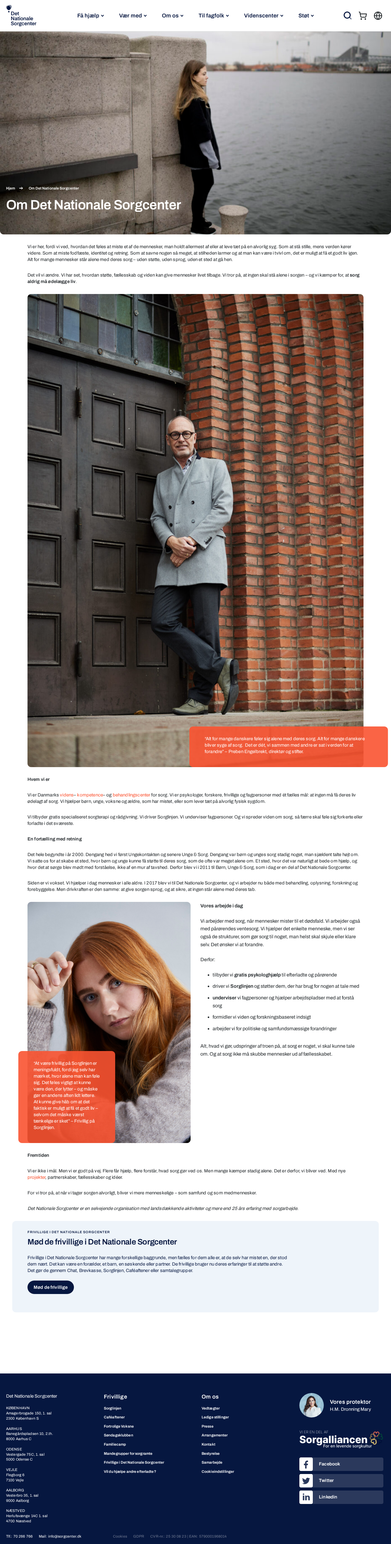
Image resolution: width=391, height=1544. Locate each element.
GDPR (138, 1536)
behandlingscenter (132, 794)
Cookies (120, 1536)
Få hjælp (88, 16)
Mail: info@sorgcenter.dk (60, 1536)
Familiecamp (115, 1444)
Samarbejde (212, 1462)
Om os (170, 16)
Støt (303, 16)
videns (67, 794)
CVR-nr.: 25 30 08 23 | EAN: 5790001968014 (188, 1536)
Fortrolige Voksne (119, 1426)
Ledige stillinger (215, 1417)
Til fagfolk (211, 16)
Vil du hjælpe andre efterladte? (130, 1471)
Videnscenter (261, 16)
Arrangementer (215, 1435)
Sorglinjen (112, 1408)
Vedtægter (211, 1408)
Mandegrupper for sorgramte (128, 1453)
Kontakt (208, 1444)
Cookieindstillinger (218, 1471)
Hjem (10, 188)
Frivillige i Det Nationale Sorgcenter (134, 1462)
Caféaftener (114, 1417)
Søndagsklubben (118, 1435)
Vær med (130, 16)
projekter (36, 1177)
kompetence (90, 794)
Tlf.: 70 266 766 (19, 1536)
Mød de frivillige (51, 1287)
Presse (208, 1426)
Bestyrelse (211, 1453)
